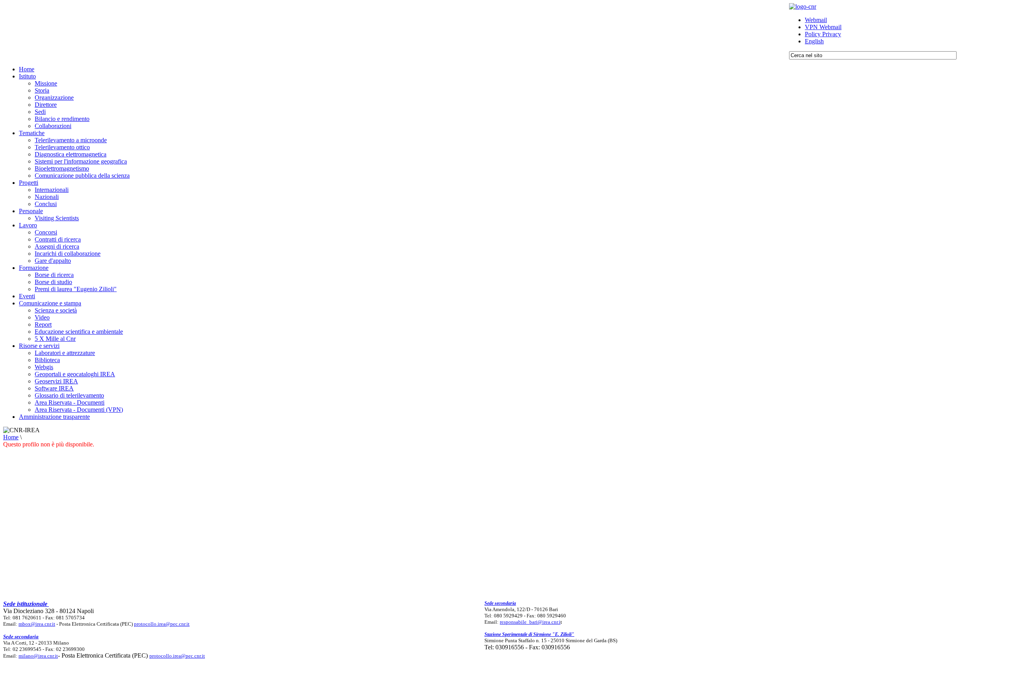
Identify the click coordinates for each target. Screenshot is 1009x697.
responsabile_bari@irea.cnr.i (530, 622)
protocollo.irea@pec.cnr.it (162, 624)
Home (11, 437)
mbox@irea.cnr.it (37, 624)
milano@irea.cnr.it (38, 656)
